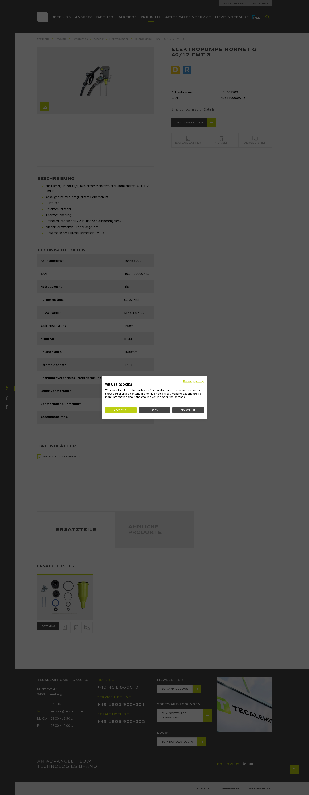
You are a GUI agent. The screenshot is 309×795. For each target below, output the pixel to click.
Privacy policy (193, 381)
